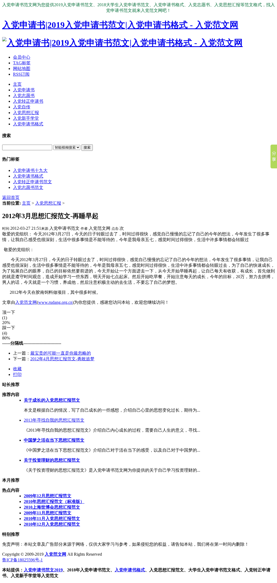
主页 (17, 84)
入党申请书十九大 (30, 170)
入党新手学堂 (26, 118)
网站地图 (21, 68)
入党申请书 (24, 90)
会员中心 (21, 57)
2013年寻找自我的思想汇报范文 (54, 420)
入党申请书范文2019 (43, 570)
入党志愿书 (24, 95)
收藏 (17, 369)
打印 (17, 374)
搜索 (87, 147)
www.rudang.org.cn (55, 302)
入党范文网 (26, 302)
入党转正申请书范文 (32, 181)
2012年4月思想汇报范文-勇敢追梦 (62, 359)
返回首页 (10, 197)
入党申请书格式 (28, 124)
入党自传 (21, 107)
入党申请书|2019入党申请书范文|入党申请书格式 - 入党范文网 (120, 25)
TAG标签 (22, 63)
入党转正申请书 (28, 101)
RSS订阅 (21, 74)
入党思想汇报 (26, 112)
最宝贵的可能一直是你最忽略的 (60, 353)
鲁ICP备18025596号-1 (22, 560)
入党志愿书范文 (28, 187)
